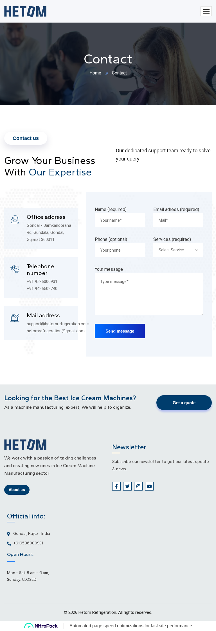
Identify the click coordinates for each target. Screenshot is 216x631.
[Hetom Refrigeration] (25, 11)
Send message (119, 331)
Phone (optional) (111, 239)
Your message (109, 269)
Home (95, 73)
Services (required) (172, 239)
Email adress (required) (176, 209)
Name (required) (111, 209)
